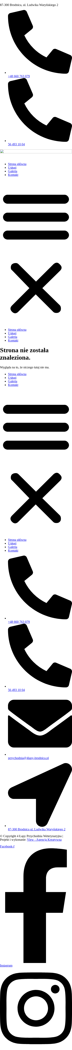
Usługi (12, 167)
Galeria (12, 171)
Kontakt (13, 174)
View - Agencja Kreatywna (44, 839)
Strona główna (17, 164)
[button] (36, 252)
